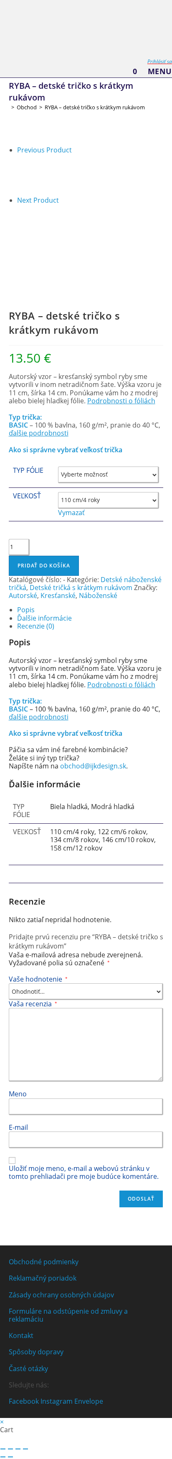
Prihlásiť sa (159, 61)
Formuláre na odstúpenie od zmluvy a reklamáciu (68, 1315)
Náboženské (98, 595)
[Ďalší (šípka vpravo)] (10, 1457)
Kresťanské (58, 595)
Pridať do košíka (44, 565)
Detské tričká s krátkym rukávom (81, 587)
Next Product (38, 200)
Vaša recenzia (33, 1003)
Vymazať (71, 512)
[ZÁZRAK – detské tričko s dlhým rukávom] (38, 174)
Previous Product (44, 150)
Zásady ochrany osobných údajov (61, 1294)
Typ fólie (28, 470)
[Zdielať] (18, 1449)
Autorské (23, 595)
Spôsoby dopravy (36, 1351)
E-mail (18, 1127)
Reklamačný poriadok (42, 1278)
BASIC (18, 425)
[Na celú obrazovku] (10, 1449)
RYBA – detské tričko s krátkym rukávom (95, 107)
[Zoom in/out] (3, 1449)
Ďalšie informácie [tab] (44, 618)
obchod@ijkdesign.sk (92, 766)
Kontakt (21, 1335)
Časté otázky (28, 1368)
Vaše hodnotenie (38, 979)
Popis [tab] (26, 609)
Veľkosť (27, 495)
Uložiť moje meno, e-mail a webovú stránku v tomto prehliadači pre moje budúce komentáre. (84, 1173)
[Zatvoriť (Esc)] (25, 1449)
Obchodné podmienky (43, 1261)
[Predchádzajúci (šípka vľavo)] (3, 1457)
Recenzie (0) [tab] (35, 626)
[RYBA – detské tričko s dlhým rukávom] (38, 224)
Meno (18, 1093)
